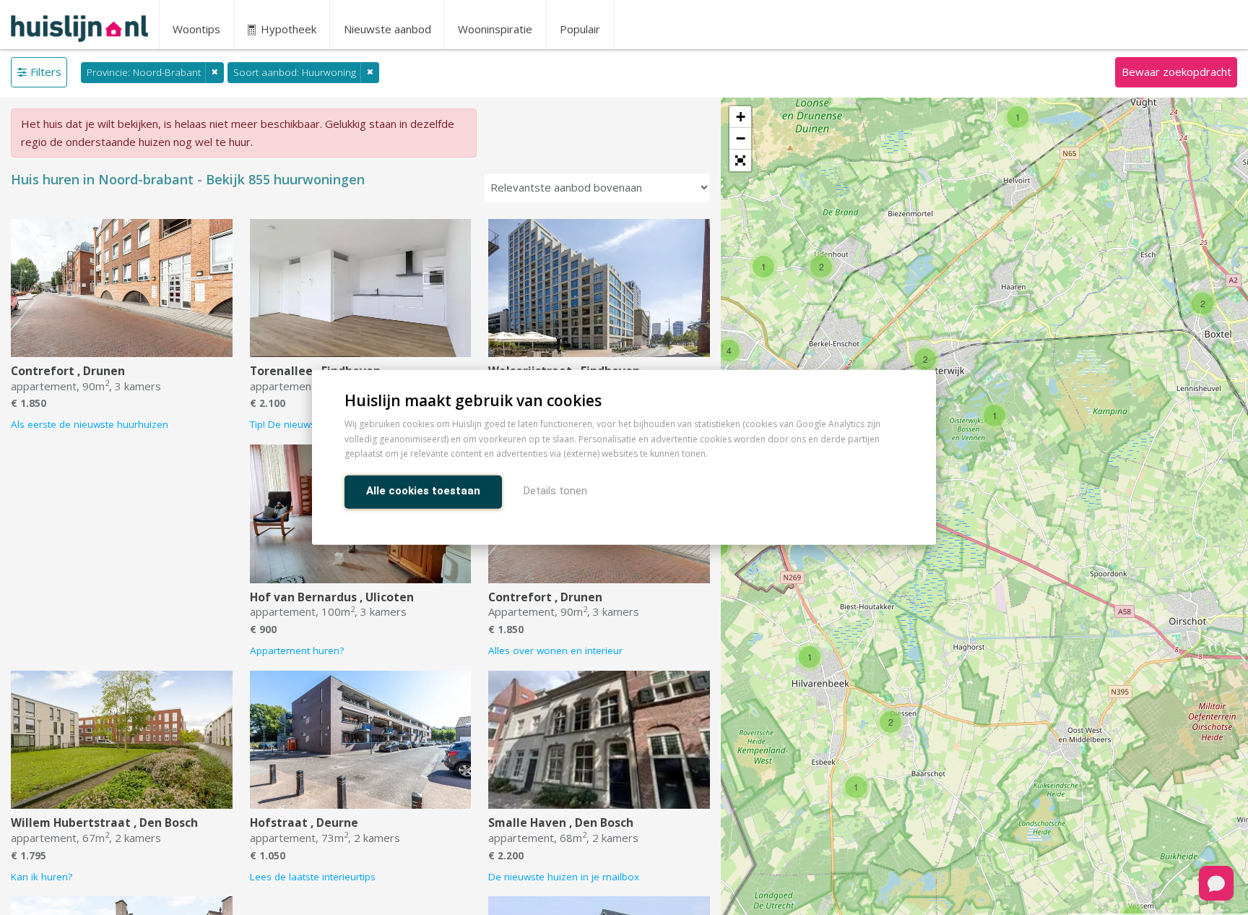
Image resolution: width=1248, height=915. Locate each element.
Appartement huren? (297, 650)
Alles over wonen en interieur (555, 650)
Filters (45, 71)
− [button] (740, 138)
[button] (740, 160)
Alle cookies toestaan (423, 491)
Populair (580, 29)
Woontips (196, 29)
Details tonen (555, 491)
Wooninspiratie (495, 29)
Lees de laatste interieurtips (313, 876)
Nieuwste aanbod (387, 29)
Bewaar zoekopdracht (1176, 71)
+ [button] (740, 117)
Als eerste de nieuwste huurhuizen (89, 424)
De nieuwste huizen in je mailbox (563, 876)
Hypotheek (287, 29)
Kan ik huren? (41, 876)
